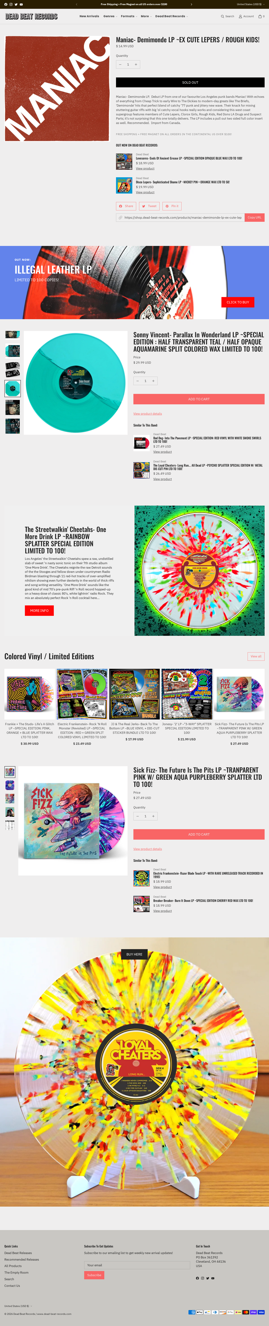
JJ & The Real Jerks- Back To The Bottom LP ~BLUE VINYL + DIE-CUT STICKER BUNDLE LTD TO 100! (134, 728)
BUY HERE (134, 954)
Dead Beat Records (24, 1314)
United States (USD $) (249, 4)
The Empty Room (16, 1273)
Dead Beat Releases (18, 1253)
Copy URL (254, 217)
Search (9, 1279)
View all (256, 656)
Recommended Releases (21, 1260)
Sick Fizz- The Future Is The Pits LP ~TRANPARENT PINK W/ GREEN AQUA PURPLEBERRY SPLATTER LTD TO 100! (239, 730)
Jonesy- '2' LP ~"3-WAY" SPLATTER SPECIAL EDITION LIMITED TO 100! (187, 728)
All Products (13, 1266)
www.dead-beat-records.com (54, 1314)
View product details (147, 414)
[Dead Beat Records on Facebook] (5, 4)
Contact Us (12, 1286)
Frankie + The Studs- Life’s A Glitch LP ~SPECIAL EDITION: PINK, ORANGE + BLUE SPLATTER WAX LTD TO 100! (29, 730)
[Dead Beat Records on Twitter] (16, 4)
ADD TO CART (199, 399)
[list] (57, 89)
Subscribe (94, 1275)
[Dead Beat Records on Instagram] (11, 4)
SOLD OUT (190, 82)
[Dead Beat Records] (31, 16)
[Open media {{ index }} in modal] (57, 89)
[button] (110, 16)
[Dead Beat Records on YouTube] (21, 4)
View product (145, 168)
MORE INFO (39, 610)
